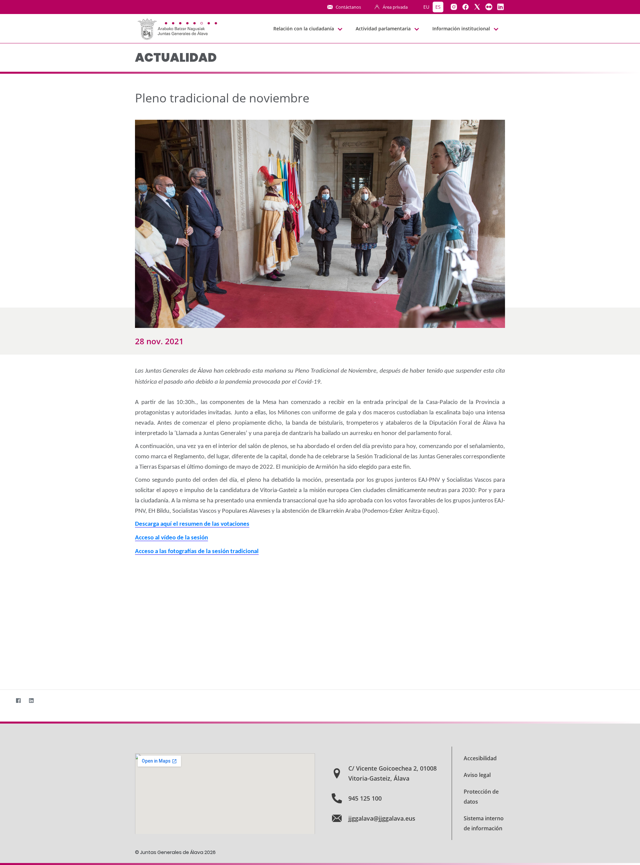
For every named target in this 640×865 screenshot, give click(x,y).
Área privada (395, 7)
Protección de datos (481, 796)
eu (426, 7)
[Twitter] (5, 700)
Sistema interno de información (484, 823)
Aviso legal (477, 775)
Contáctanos (348, 7)
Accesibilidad (480, 758)
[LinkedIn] (31, 700)
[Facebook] (18, 700)
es (438, 7)
